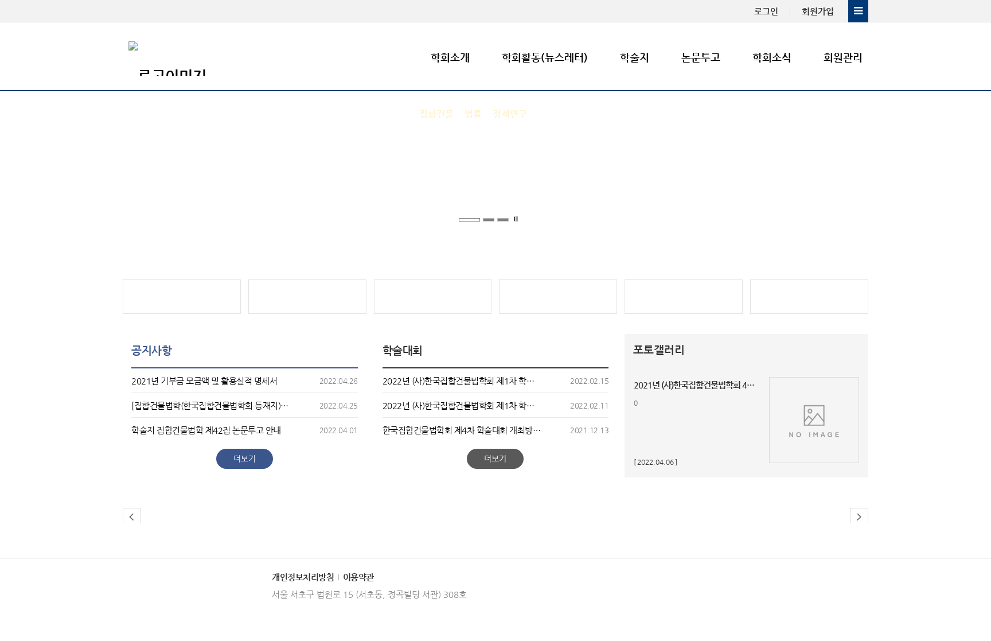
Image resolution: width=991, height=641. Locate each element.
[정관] (307, 297)
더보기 (244, 458)
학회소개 (450, 57)
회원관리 (843, 57)
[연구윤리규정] (684, 297)
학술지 (634, 57)
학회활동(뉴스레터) (545, 57)
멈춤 (517, 219)
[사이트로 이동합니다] (182, 297)
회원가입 (818, 11)
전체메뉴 (858, 11)
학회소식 (771, 57)
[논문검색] (809, 297)
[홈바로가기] (197, 56)
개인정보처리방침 (303, 577)
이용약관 (358, 577)
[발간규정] (433, 297)
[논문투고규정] (558, 297)
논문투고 (700, 57)
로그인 (766, 11)
